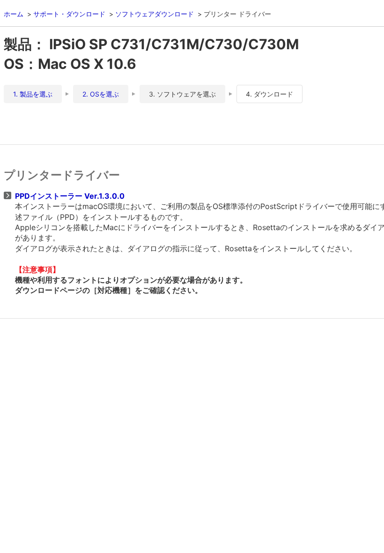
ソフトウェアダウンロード (154, 14)
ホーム (13, 14)
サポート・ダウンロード (69, 14)
